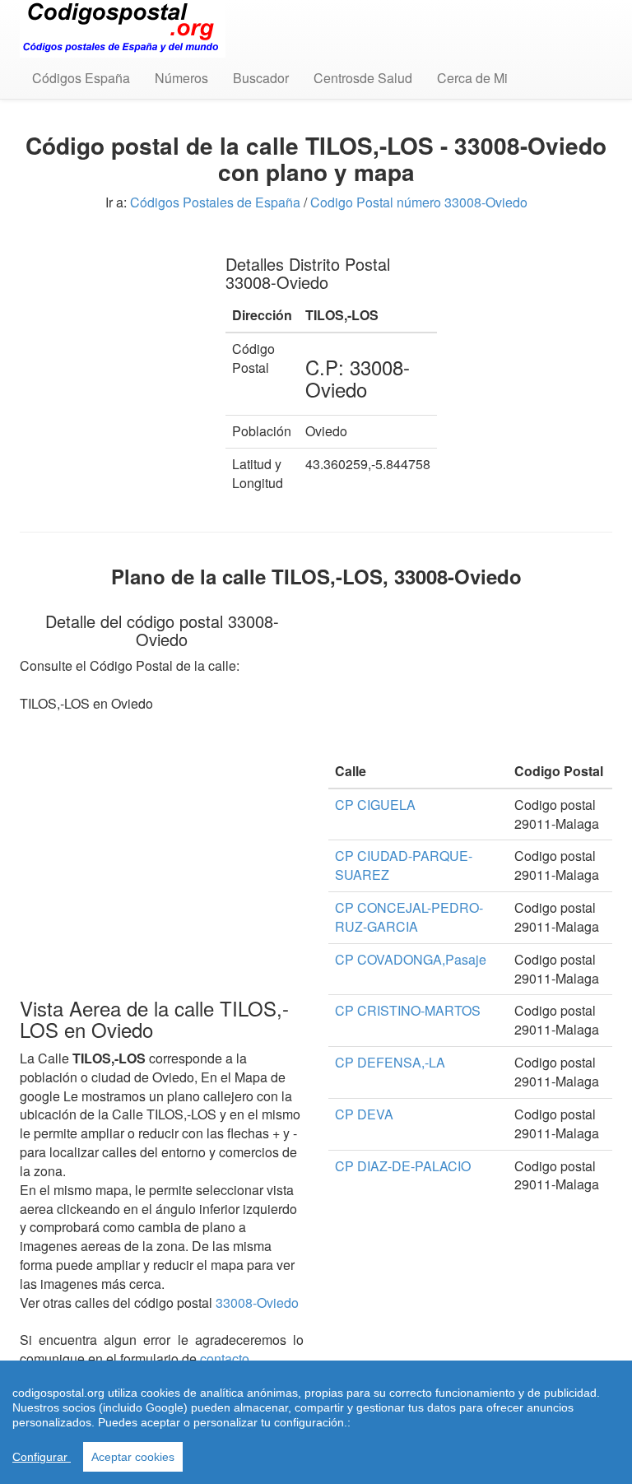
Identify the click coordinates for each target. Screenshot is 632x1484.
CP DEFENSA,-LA (390, 1062)
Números (181, 77)
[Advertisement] (110, 321)
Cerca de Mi (472, 77)
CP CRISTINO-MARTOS (408, 1010)
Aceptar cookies (132, 1456)
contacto (224, 1358)
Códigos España (81, 77)
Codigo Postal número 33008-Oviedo (418, 202)
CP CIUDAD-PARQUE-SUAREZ (403, 865)
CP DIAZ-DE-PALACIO (403, 1165)
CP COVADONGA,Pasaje (410, 959)
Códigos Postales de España (215, 202)
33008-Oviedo (257, 1302)
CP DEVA (364, 1114)
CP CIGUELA (375, 804)
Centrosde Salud (363, 77)
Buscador (261, 77)
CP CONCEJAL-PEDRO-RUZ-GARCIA (409, 917)
